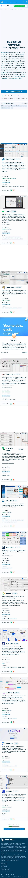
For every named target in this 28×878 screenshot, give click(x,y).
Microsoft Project (16, 78)
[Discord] (1, 874)
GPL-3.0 (14, 178)
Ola (10, 846)
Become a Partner (5, 869)
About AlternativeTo (5, 868)
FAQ (2, 862)
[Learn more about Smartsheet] (3, 547)
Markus (14, 846)
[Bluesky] (9, 874)
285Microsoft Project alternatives (8, 463)
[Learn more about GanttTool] (3, 743)
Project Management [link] (5, 108)
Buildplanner (5, 52)
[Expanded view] (22, 103)
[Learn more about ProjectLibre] (3, 374)
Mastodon (11, 857)
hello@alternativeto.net (6, 856)
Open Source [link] (24, 105)
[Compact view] (23, 103)
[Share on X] (5, 96)
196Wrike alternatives (6, 224)
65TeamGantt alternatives (7, 705)
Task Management (5, 811)
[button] (18, 159)
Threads (19, 857)
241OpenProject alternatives (7, 173)
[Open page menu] (26, 2)
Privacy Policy (4, 865)
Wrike (14, 76)
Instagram (23, 857)
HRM (3, 663)
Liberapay (12, 860)
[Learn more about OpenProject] (3, 159)
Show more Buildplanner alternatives (14, 829)
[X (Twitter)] (4, 874)
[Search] (24, 2)
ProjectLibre (4, 78)
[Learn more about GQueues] (3, 791)
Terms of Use (4, 863)
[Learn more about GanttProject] (3, 287)
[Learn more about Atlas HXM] (3, 643)
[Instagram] (13, 874)
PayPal (16, 860)
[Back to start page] (2, 2)
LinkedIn (4, 859)
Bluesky (15, 857)
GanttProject (21, 76)
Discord (16, 856)
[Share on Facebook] (2, 96)
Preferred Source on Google (7, 871)
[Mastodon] (6, 874)
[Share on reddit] (8, 96)
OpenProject (4, 72)
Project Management (6, 182)
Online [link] (2, 105)
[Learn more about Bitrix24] (3, 501)
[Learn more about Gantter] (3, 593)
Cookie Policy (4, 866)
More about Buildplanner (13, 91)
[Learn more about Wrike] (3, 211)
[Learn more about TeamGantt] (3, 693)
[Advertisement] (14, 24)
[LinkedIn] (16, 874)
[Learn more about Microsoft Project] (3, 448)
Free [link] (19, 105)
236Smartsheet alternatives (7, 555)
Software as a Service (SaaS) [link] (11, 105)
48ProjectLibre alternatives (7, 387)
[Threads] (11, 874)
